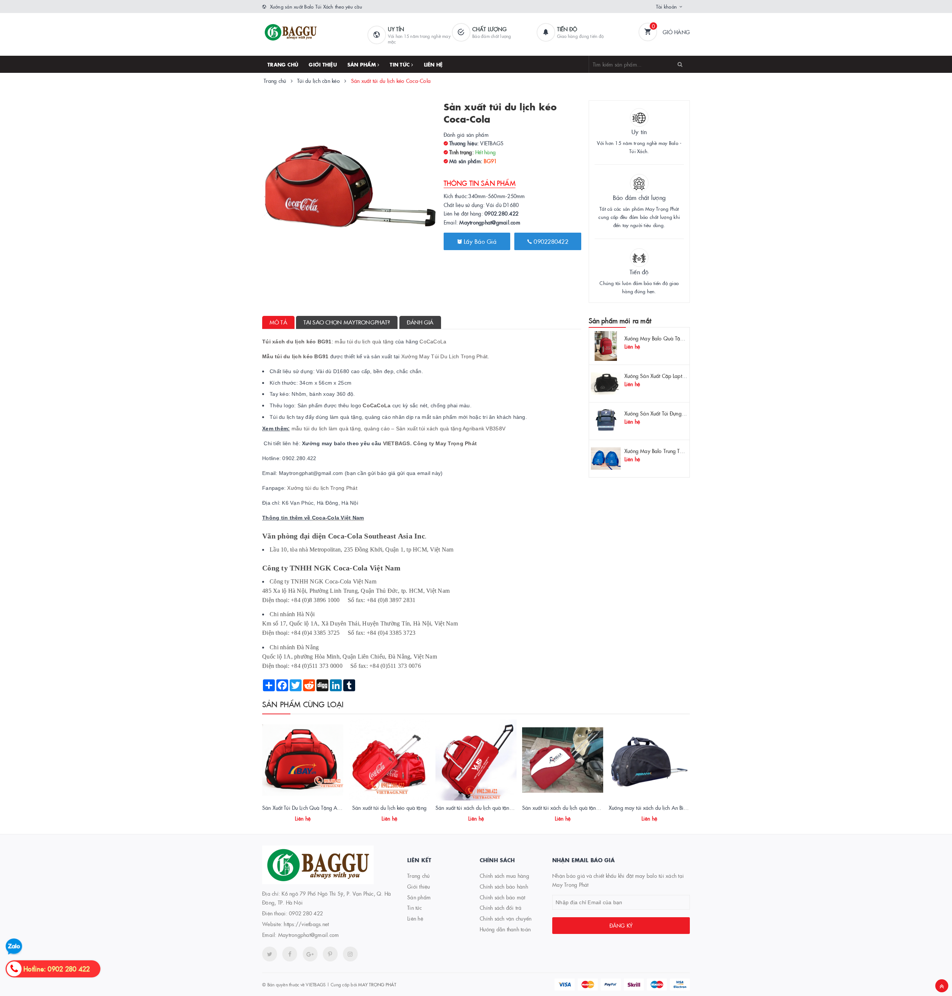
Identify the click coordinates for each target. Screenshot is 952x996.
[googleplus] (310, 954)
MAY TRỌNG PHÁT (377, 984)
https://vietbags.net (306, 924)
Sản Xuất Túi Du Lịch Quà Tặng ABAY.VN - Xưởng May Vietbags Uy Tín (343, 807)
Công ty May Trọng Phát (445, 443)
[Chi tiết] (292, 819)
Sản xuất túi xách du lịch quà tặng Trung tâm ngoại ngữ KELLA (592, 807)
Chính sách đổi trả (501, 907)
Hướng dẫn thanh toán (505, 929)
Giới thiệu (323, 64)
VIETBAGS (396, 443)
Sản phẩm (362, 64)
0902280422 (550, 241)
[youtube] (330, 954)
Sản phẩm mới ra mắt (620, 320)
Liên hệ (433, 64)
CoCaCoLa (432, 342)
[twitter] (269, 954)
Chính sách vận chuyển (505, 918)
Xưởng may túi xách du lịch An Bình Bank (655, 807)
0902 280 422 (306, 913)
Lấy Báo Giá (479, 241)
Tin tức (400, 64)
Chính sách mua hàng (504, 875)
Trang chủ (282, 64)
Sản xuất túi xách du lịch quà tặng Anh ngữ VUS (489, 807)
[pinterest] (350, 954)
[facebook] (289, 954)
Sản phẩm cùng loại (303, 704)
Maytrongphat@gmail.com (308, 934)
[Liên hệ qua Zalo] (14, 946)
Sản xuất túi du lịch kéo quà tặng (389, 807)
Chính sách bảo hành (504, 886)
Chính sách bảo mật (502, 897)
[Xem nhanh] (310, 819)
